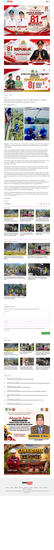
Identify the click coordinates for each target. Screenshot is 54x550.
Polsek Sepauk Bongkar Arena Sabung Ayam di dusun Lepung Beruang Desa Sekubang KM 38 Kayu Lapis (42, 220)
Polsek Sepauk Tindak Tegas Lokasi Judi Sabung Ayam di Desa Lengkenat (27, 234)
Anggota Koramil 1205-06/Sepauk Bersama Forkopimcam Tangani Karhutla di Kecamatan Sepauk (11, 220)
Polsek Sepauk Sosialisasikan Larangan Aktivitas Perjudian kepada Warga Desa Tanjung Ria (27, 368)
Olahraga (46, 487)
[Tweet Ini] (41, 204)
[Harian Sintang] (9, 1)
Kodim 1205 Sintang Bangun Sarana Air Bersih (26, 353)
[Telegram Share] (46, 204)
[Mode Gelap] (47, 1)
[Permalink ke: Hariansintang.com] (5, 105)
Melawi (24, 489)
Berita (5, 98)
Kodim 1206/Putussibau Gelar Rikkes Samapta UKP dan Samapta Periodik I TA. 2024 (25, 400)
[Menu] (5, 1)
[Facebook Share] (38, 204)
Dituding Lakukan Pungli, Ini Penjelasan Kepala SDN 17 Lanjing (20, 379)
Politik (40, 487)
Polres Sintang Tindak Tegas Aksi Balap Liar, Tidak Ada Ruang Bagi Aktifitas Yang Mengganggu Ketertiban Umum (11, 234)
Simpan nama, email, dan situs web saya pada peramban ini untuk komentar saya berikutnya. (24, 329)
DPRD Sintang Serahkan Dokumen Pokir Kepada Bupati (18, 387)
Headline (35, 487)
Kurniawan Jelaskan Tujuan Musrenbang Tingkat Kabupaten (20, 404)
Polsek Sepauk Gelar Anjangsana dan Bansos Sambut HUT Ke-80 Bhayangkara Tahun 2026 (27, 219)
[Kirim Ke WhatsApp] (49, 204)
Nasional (26, 487)
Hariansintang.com (10, 104)
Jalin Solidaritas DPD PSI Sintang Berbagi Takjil (43, 233)
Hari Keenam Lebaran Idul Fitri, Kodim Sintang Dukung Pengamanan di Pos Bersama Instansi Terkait (28, 383)
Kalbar (11, 487)
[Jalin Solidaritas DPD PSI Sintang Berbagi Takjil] (43, 228)
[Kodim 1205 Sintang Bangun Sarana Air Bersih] (27, 347)
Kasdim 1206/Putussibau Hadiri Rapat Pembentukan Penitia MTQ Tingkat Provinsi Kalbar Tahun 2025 (27, 396)
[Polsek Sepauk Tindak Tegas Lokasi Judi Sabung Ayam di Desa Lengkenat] (27, 228)
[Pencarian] (49, 1)
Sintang (20, 487)
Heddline (29, 489)
